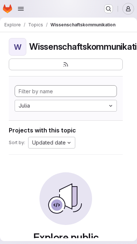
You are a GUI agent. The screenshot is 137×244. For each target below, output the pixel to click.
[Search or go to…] (108, 8)
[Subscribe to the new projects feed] (66, 64)
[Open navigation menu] (21, 9)
